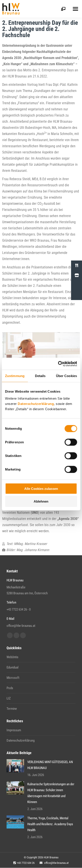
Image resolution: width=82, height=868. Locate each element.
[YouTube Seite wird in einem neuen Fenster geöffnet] (16, 635)
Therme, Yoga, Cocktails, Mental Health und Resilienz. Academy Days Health (50, 824)
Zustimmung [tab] (14, 376)
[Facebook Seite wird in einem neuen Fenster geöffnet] (10, 635)
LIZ (9, 698)
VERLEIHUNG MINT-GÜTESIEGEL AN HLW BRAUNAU (50, 765)
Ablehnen (41, 501)
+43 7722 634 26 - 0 (19, 609)
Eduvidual (12, 667)
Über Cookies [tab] (66, 376)
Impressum (14, 730)
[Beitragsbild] (15, 765)
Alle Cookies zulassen (41, 488)
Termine (12, 709)
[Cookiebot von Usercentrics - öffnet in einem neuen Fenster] (58, 364)
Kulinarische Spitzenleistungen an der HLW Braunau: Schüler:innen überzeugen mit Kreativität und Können (50, 793)
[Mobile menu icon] (75, 9)
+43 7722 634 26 (26, 862)
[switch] (71, 442)
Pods (10, 688)
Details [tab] (40, 376)
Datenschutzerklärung (36, 403)
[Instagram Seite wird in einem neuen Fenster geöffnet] (23, 635)
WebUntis (12, 657)
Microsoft (13, 678)
